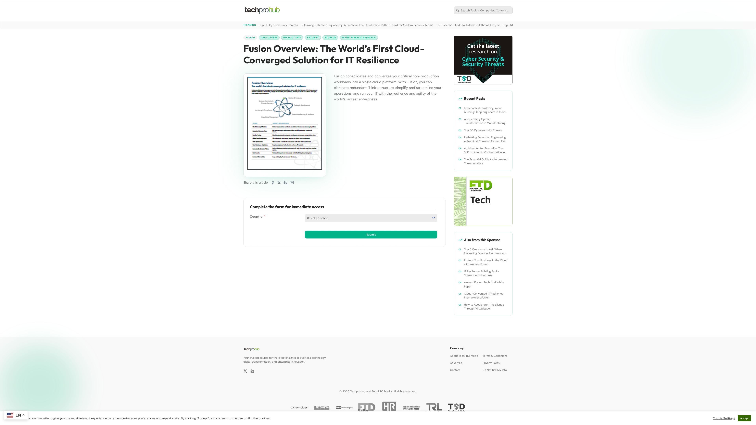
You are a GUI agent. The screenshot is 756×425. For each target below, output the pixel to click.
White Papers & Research (359, 37)
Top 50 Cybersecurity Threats (278, 25)
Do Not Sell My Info (495, 370)
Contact (455, 370)
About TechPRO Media (464, 356)
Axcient (250, 37)
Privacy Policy (491, 363)
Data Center (269, 37)
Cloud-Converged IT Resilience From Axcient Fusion (483, 295)
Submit (371, 234)
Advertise (456, 363)
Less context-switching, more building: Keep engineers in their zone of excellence (484, 110)
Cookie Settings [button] (724, 418)
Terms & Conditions (495, 356)
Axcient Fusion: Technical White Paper (484, 284)
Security (313, 37)
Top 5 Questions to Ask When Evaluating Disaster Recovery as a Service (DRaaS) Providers (485, 251)
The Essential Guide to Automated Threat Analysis (468, 25)
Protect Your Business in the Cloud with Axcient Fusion (486, 262)
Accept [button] (744, 418)
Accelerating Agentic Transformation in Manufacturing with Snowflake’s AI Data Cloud (484, 121)
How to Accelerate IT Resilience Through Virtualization (484, 306)
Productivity (292, 37)
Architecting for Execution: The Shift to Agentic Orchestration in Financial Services (484, 150)
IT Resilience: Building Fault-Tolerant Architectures (481, 273)
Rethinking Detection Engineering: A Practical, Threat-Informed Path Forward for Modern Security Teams (367, 25)
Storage (330, 37)
